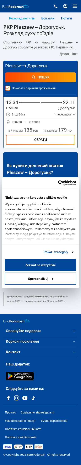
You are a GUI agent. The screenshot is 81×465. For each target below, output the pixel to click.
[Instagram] (16, 397)
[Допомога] (56, 6)
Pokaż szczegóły (56, 252)
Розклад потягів (22, 18)
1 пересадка (62, 114)
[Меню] (75, 6)
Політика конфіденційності (23, 429)
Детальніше (69, 54)
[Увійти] (65, 6)
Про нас (10, 412)
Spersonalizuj (38, 278)
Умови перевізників (54, 420)
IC (52, 47)
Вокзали (47, 18)
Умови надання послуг (20, 420)
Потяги (66, 18)
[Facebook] (8, 397)
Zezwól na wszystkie (40, 265)
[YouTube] (24, 397)
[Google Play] (20, 376)
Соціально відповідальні (37, 412)
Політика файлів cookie (20, 437)
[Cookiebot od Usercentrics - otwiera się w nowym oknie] (58, 183)
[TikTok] (33, 397)
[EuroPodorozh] (16, 320)
